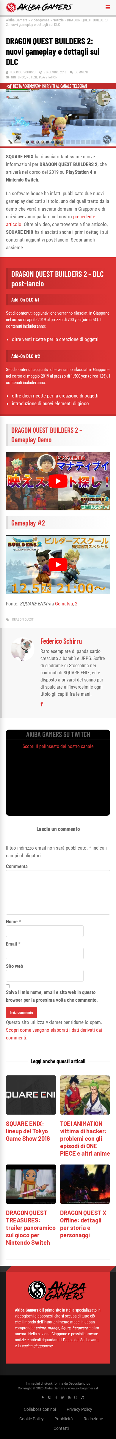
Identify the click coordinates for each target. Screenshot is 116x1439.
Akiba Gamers (16, 20)
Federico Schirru (22, 72)
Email (11, 944)
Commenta (17, 866)
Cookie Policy (31, 1418)
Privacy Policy (79, 1409)
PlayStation (48, 77)
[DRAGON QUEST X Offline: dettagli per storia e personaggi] (85, 1202)
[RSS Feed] (43, 1397)
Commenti (82, 72)
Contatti (61, 1428)
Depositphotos (79, 1384)
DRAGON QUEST (23, 619)
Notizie (58, 20)
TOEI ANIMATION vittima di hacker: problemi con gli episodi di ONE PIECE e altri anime (85, 1138)
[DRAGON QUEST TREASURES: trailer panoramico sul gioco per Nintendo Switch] (31, 1202)
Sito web (14, 966)
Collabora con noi (40, 1409)
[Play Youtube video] (58, 481)
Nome (12, 921)
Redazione (93, 1418)
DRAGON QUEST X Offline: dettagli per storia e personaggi (83, 1223)
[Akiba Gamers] (39, 11)
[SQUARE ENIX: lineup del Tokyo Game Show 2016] (31, 1113)
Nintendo (18, 77)
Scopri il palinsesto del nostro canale (58, 746)
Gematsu (64, 604)
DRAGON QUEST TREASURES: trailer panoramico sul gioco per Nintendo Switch (31, 1227)
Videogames (40, 20)
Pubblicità (63, 1418)
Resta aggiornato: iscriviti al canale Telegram (50, 86)
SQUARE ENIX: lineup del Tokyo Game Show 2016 (28, 1131)
